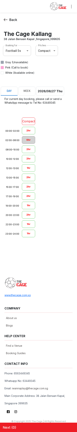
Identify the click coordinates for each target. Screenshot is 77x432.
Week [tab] (27, 90)
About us (11, 318)
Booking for (11, 45)
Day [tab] (9, 90)
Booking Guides (16, 353)
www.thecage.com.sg (17, 295)
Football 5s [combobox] (13, 51)
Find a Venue (14, 345)
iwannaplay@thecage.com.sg (30, 388)
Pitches (42, 45)
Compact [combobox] (44, 51)
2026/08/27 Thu (50, 91)
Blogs (9, 325)
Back (13, 20)
